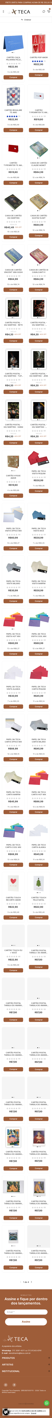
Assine (26, 1321)
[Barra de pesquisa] (43, 11)
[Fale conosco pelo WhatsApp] (46, 1403)
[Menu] (4, 11)
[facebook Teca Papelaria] (14, 1385)
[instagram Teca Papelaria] (6, 1385)
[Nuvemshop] (26, 1404)
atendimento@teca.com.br (20, 1353)
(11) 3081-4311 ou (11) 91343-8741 (27, 1350)
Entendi (33, 1413)
